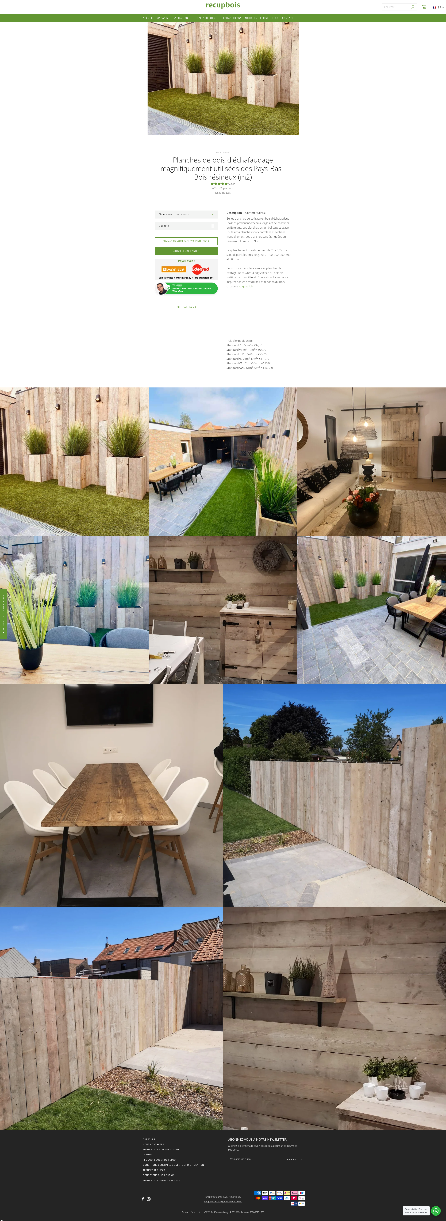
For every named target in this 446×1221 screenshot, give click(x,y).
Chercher (149, 1139)
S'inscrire (292, 1159)
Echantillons (232, 18)
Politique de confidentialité (161, 1149)
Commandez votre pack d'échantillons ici (186, 241)
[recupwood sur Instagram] (149, 1199)
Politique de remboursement (161, 1180)
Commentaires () (256, 213)
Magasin (162, 18)
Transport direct (154, 1170)
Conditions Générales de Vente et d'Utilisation (173, 1164)
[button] (219, 184)
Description (234, 213)
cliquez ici (245, 286)
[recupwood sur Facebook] (143, 1199)
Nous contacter (153, 1144)
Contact (288, 18)
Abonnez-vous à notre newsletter (257, 1139)
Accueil (148, 18)
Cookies (148, 1154)
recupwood (234, 1196)
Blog (275, 18)
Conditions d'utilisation (159, 1175)
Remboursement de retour (160, 1159)
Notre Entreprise (256, 18)
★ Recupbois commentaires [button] (3, 613)
